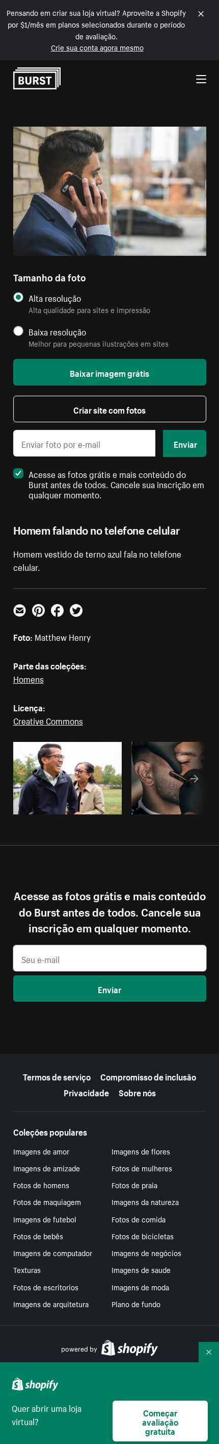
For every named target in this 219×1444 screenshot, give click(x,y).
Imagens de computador (52, 1252)
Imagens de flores (141, 1151)
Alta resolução (55, 298)
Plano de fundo (136, 1303)
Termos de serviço (57, 1075)
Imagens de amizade (46, 1167)
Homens (28, 678)
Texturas (27, 1269)
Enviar (185, 443)
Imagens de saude (141, 1269)
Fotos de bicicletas (143, 1235)
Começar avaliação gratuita (160, 1421)
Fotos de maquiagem (47, 1201)
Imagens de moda (140, 1286)
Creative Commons (48, 720)
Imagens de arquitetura (51, 1303)
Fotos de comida (139, 1218)
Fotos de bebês (38, 1235)
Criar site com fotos (109, 409)
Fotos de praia (134, 1184)
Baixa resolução (57, 332)
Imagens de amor (41, 1151)
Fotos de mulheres (142, 1167)
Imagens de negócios (146, 1252)
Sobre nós (137, 1091)
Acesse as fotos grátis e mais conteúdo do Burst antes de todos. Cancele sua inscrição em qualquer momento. (116, 483)
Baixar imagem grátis (109, 372)
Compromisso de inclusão (148, 1075)
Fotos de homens (41, 1184)
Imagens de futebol (44, 1218)
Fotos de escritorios (45, 1286)
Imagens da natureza (145, 1201)
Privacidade (86, 1091)
